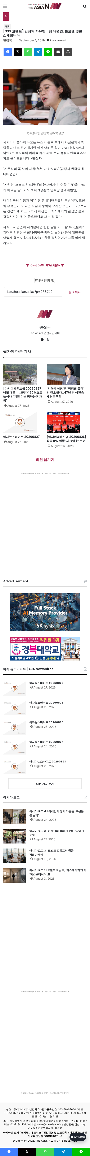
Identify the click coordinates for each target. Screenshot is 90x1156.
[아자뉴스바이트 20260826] (14, 708)
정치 (7, 26)
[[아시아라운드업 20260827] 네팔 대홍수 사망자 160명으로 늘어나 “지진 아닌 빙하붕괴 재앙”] (23, 374)
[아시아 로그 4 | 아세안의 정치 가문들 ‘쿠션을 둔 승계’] (14, 816)
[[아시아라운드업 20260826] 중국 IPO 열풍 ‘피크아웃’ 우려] (67, 422)
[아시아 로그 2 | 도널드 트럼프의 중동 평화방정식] (14, 856)
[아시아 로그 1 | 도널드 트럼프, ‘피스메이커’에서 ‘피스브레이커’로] (14, 875)
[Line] (48, 52)
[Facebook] (8, 52)
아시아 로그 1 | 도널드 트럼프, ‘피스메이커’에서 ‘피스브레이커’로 (57, 872)
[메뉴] (5, 7)
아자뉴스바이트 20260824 (46, 742)
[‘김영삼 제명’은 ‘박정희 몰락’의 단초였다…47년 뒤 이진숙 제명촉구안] (67, 374)
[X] (18, 52)
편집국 (7, 40)
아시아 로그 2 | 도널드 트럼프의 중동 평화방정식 (51, 853)
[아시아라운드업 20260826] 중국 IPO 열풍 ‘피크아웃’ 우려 (66, 439)
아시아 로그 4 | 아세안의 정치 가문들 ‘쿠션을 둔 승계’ (56, 813)
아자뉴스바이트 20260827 (21, 437)
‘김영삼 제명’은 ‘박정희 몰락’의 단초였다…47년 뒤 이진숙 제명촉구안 (65, 392)
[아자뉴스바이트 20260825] (14, 727)
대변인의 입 (45, 280)
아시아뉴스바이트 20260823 (47, 761)
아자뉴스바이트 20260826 (46, 703)
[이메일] (58, 52)
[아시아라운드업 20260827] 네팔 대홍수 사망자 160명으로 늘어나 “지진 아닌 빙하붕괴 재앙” (23, 394)
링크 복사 (74, 292)
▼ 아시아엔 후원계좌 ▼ (45, 265)
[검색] (85, 7)
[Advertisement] (45, 522)
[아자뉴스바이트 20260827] (23, 422)
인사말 (25, 1132)
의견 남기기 (45, 459)
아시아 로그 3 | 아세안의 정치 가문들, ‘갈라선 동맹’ (56, 833)
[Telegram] (38, 52)
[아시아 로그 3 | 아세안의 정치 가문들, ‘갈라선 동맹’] (14, 836)
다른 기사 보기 (45, 783)
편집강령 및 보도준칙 (55, 1132)
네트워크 (36, 1132)
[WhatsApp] (28, 52)
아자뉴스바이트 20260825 (46, 722)
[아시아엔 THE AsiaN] (45, 6)
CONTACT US (53, 1136)
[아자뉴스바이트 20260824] (14, 747)
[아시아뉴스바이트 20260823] (14, 767)
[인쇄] (68, 52)
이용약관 (74, 1132)
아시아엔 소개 (11, 1132)
